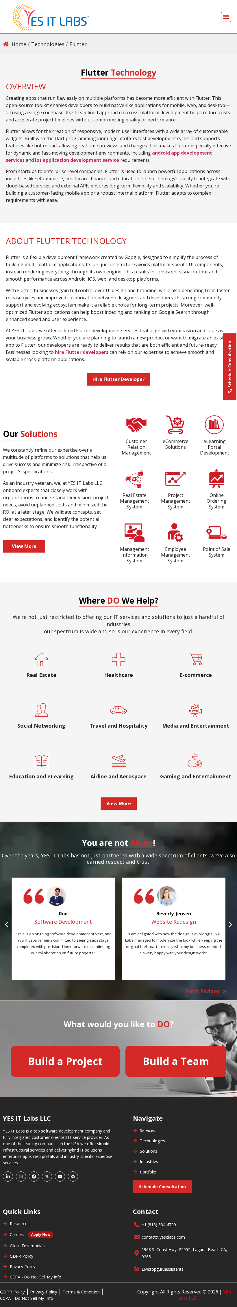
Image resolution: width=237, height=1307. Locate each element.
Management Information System (134, 555)
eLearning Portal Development (214, 447)
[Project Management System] (175, 479)
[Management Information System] (134, 533)
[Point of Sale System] (216, 533)
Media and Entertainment (195, 725)
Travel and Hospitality (118, 725)
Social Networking (41, 725)
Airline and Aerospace (118, 776)
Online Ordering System (216, 501)
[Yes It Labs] (50, 17)
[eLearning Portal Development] (214, 425)
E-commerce (195, 674)
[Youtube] (60, 1176)
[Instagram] (21, 1176)
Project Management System (175, 501)
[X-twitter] (47, 1176)
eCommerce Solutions (175, 444)
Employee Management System (175, 555)
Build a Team (176, 1061)
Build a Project (65, 1061)
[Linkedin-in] (8, 1176)
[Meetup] (73, 1176)
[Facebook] (34, 1176)
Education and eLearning (41, 776)
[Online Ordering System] (216, 479)
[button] (226, 17)
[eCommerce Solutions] (175, 425)
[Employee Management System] (175, 533)
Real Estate (41, 674)
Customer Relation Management (136, 447)
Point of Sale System (216, 552)
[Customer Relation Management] (136, 425)
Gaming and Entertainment (195, 776)
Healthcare (118, 674)
